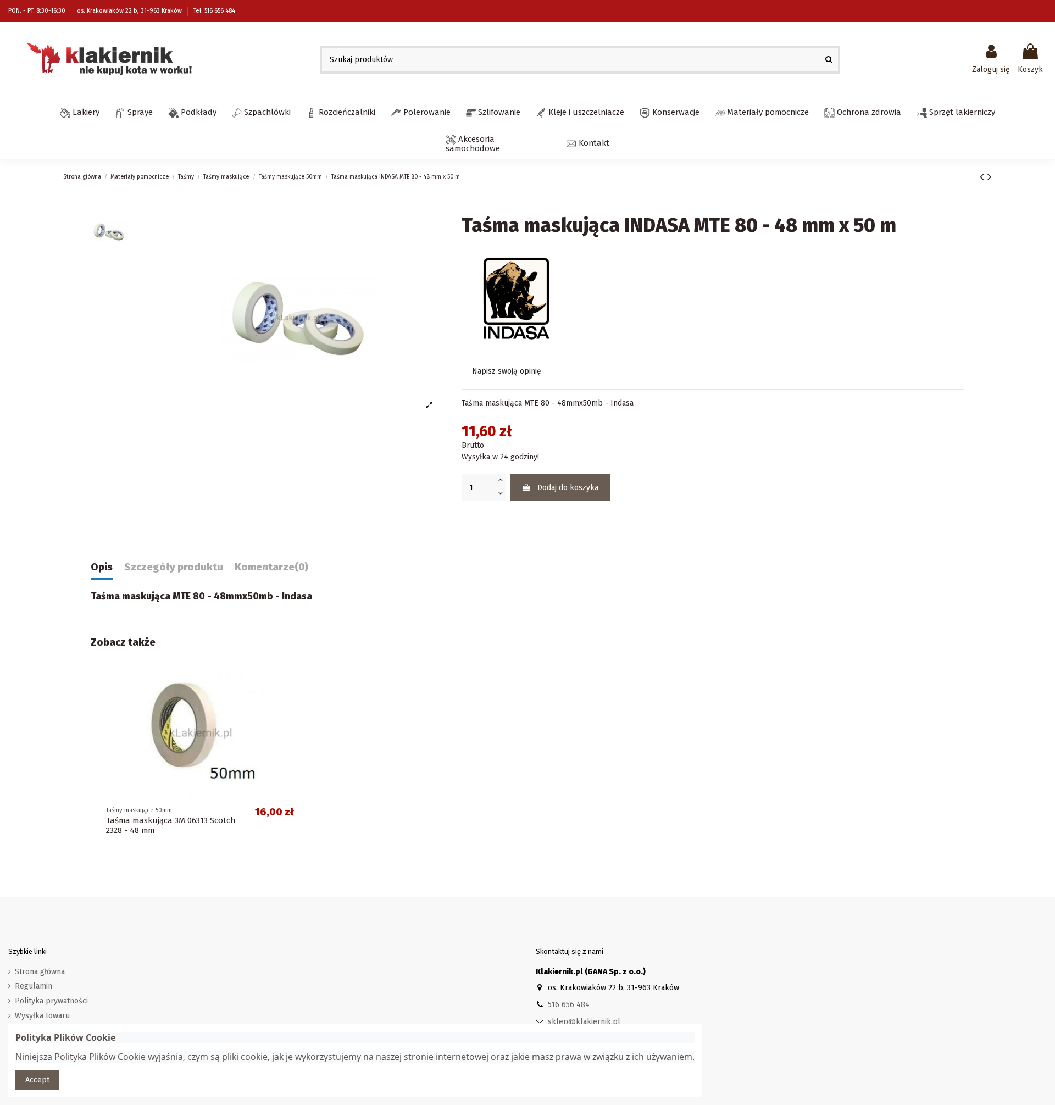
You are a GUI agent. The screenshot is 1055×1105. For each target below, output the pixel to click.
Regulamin (33, 986)
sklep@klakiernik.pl (584, 1021)
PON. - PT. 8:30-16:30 (37, 10)
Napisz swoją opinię (506, 371)
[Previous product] (983, 177)
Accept (37, 1080)
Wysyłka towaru (42, 1015)
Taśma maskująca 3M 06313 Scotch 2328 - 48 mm (170, 825)
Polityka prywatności (51, 1001)
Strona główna (40, 971)
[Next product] (989, 177)
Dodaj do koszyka (567, 487)
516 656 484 (569, 1004)
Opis (102, 567)
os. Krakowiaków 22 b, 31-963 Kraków (130, 10)
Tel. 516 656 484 (214, 10)
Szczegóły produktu (173, 567)
